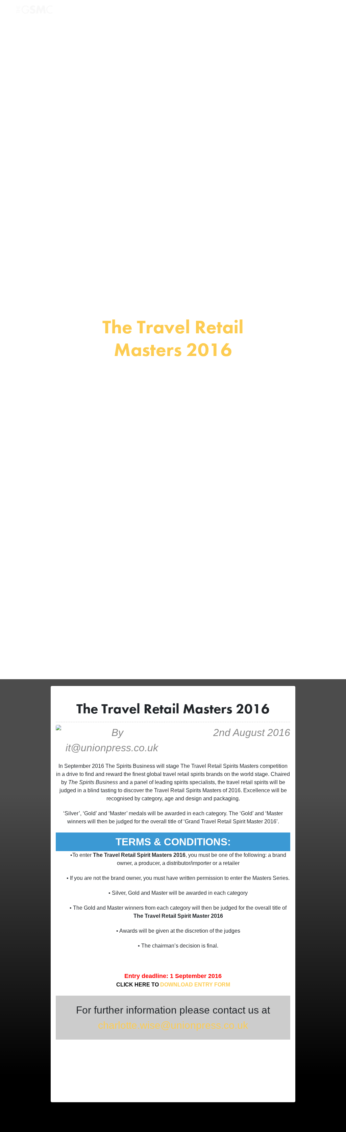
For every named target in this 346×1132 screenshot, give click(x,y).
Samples (192, 11)
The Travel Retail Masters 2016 (173, 337)
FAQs (242, 11)
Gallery (219, 11)
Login (263, 11)
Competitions (133, 11)
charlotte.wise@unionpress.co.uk (173, 1025)
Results (165, 11)
